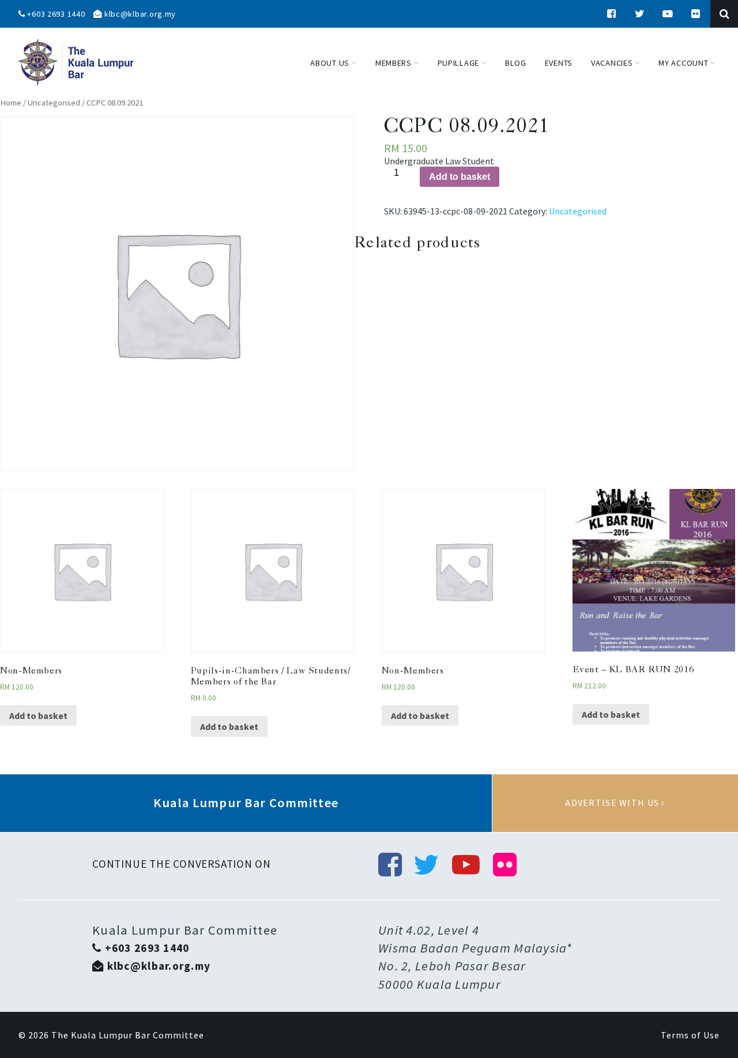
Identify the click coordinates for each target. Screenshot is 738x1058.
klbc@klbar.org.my (139, 14)
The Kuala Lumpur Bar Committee (127, 1035)
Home (10, 102)
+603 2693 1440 (55, 14)
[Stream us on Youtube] (668, 14)
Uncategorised (54, 102)
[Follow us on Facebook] (612, 14)
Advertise (615, 803)
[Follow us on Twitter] (640, 14)
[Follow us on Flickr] (696, 14)
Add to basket (459, 177)
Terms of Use (690, 1035)
